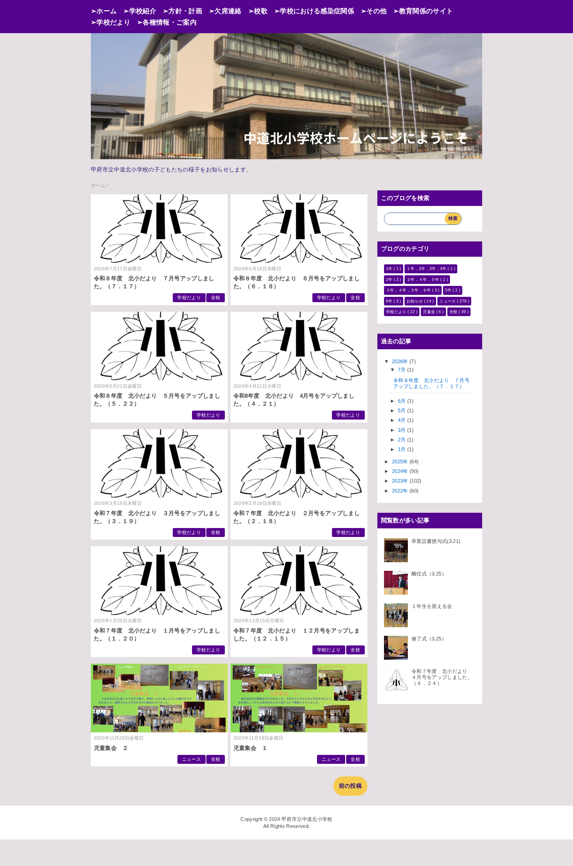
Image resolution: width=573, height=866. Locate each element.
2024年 (401, 471)
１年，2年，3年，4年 (427, 268)
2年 (390, 279)
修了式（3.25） (429, 638)
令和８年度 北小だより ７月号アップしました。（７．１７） (431, 383)
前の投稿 (350, 786)
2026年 (401, 361)
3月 (402, 430)
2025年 (401, 461)
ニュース (191, 759)
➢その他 (374, 11)
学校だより (189, 297)
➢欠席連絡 (225, 11)
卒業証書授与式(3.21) (436, 541)
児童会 (429, 311)
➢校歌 (258, 11)
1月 (402, 449)
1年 (390, 268)
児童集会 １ (250, 748)
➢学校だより (110, 22)
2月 (402, 439)
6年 (390, 301)
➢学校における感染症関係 (314, 11)
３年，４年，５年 (423, 279)
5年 (449, 290)
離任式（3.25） (429, 573)
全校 (216, 297)
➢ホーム (104, 11)
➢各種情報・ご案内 (167, 22)
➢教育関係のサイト (423, 11)
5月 (402, 410)
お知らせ (415, 301)
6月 (402, 401)
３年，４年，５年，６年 (409, 290)
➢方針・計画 (182, 11)
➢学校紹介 (139, 11)
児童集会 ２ (111, 748)
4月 (402, 420)
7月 (402, 369)
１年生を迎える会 (432, 606)
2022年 (401, 491)
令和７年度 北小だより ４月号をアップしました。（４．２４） (442, 677)
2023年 (401, 481)
